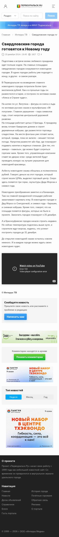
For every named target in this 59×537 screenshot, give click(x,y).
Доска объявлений (11, 500)
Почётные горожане (41, 495)
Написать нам (15, 316)
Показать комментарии (29, 357)
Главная (6, 34)
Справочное (8, 504)
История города (39, 491)
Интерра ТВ (21, 34)
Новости (6, 495)
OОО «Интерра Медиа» (32, 531)
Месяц (29, 397)
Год (45, 397)
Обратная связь (39, 500)
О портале (36, 509)
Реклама (35, 504)
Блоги (5, 509)
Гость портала (9, 513)
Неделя (13, 397)
